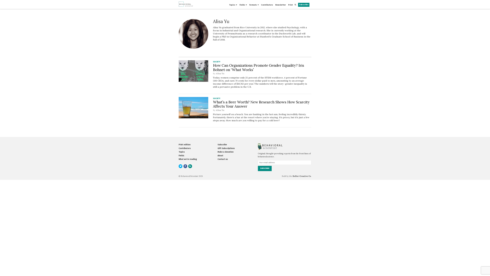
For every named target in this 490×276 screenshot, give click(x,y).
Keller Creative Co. (302, 176)
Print (290, 5)
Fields (242, 5)
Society (216, 62)
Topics (232, 5)
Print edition (185, 144)
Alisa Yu (220, 73)
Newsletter (280, 5)
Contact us (223, 159)
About (220, 155)
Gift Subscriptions (226, 148)
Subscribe (303, 5)
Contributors (267, 5)
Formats (253, 5)
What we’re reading (188, 159)
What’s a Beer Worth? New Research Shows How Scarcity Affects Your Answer (261, 104)
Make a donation (226, 152)
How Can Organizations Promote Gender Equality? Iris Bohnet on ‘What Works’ (258, 67)
